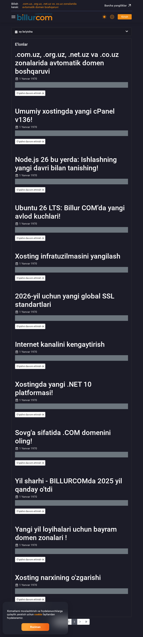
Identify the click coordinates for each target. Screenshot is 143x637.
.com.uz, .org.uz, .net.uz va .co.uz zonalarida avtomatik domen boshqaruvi (49, 5)
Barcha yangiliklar (115, 5)
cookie (38, 614)
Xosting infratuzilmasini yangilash (67, 256)
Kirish (124, 16)
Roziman (35, 627)
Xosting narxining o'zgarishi (58, 577)
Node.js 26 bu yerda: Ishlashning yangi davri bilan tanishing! (66, 163)
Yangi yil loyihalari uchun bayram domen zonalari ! (66, 533)
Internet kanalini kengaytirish (60, 344)
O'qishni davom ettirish (29, 93)
